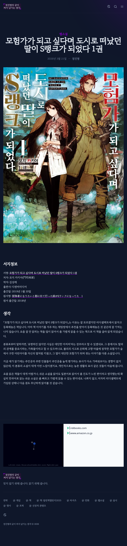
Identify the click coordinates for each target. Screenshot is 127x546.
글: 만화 (85, 500)
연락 (5, 500)
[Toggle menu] (122, 6)
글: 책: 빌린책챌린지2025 (49, 500)
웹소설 (63, 34)
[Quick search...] (115, 6)
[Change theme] (108, 6)
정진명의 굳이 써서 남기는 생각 (17, 524)
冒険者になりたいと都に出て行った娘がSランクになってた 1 (47, 296)
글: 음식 (113, 500)
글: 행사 (7, 505)
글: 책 (28, 500)
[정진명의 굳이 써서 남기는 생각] (12, 7)
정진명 (76, 58)
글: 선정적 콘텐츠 (37, 505)
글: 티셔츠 (71, 500)
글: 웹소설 (99, 500)
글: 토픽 (20, 505)
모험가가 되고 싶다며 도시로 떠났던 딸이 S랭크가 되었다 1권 (43, 273)
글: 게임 (17, 500)
